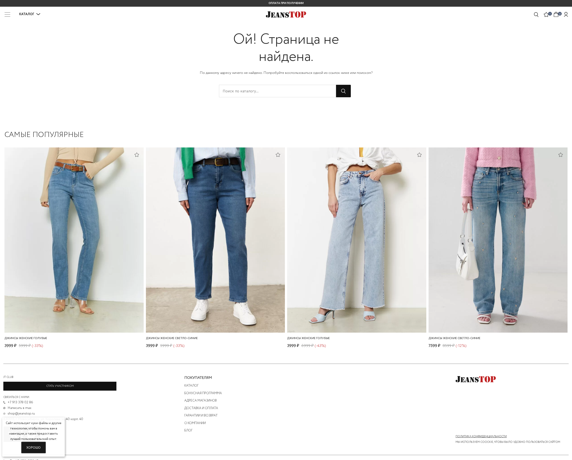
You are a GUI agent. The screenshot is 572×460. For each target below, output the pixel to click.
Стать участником (60, 386)
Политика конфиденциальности (481, 436)
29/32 (355, 320)
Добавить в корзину (74, 328)
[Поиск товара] (536, 15)
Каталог (191, 385)
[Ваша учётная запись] (566, 14)
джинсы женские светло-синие (172, 338)
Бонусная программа (203, 393)
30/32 (73, 320)
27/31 (492, 320)
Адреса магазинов (200, 400)
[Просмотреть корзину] (556, 14)
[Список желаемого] (546, 14)
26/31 (482, 320)
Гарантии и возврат (201, 415)
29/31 (512, 320)
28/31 (502, 320)
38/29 (214, 320)
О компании (195, 423)
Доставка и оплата (201, 408)
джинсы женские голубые (25, 338)
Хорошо (33, 447)
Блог (188, 430)
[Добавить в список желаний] (137, 155)
